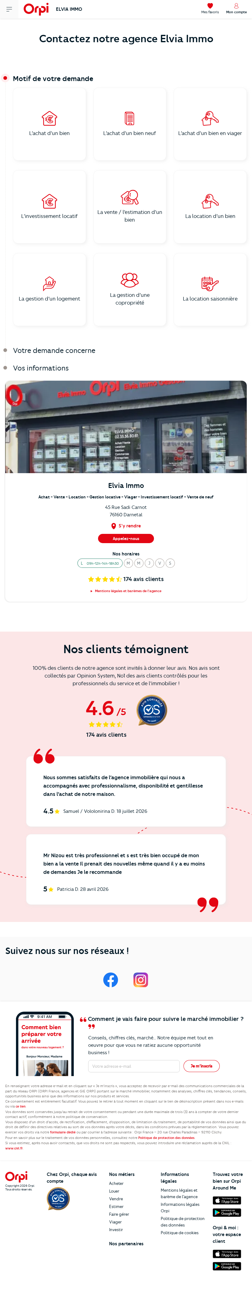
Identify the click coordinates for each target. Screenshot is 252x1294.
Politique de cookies (180, 1232)
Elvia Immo (69, 9)
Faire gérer (119, 1214)
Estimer (116, 1206)
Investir (116, 1229)
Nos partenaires (126, 1244)
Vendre (116, 1198)
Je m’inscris (201, 1065)
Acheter (116, 1183)
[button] (100, 563)
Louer (114, 1191)
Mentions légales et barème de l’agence (179, 1193)
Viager (115, 1221)
